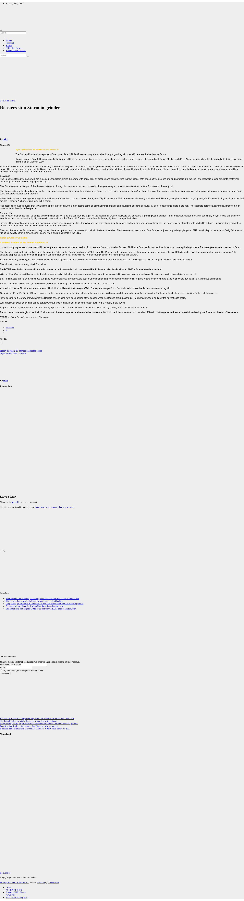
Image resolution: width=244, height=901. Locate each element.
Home (8, 887)
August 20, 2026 (5, 769)
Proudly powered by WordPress (14, 882)
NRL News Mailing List (16, 897)
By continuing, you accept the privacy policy (23, 670)
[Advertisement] (122, 78)
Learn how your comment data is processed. (54, 507)
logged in (16, 502)
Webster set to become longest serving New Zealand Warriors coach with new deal (7, 407)
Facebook (10, 43)
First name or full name (10, 664)
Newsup (41, 882)
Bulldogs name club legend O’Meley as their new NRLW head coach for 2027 (41, 608)
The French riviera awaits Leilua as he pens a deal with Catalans (34, 601)
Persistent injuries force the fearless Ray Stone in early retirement (6, 476)
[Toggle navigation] (1, 30)
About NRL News (14, 890)
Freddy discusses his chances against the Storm (21, 351)
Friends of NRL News (16, 50)
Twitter (9, 40)
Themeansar (53, 882)
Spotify (9, 45)
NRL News (5, 873)
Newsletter (10, 895)
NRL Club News (13, 48)
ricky (5, 139)
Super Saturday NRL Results (13, 353)
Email (2, 667)
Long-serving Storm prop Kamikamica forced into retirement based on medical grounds (6, 443)
